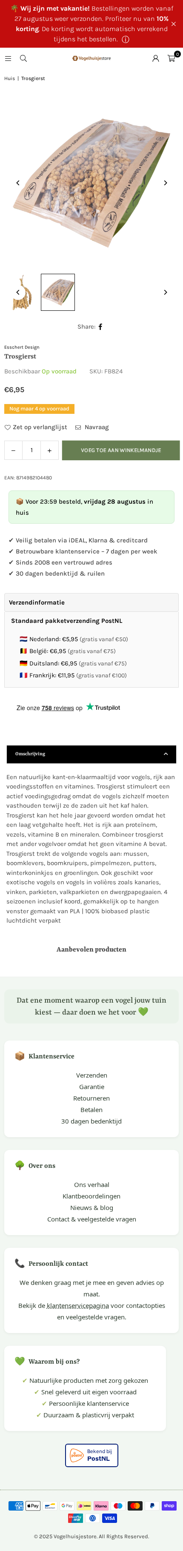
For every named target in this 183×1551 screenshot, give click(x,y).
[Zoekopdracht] (23, 58)
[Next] (164, 182)
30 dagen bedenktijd (91, 1121)
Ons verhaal (91, 1184)
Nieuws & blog (91, 1207)
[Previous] (18, 182)
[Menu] (8, 58)
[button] (171, 58)
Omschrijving (30, 754)
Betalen (91, 1109)
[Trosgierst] (57, 292)
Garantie (91, 1086)
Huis (9, 78)
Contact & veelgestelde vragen (91, 1219)
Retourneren (91, 1098)
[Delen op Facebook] (100, 327)
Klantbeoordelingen (91, 1196)
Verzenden (91, 1075)
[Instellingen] (155, 58)
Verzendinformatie (37, 602)
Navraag (96, 427)
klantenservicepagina (78, 1305)
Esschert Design (22, 347)
